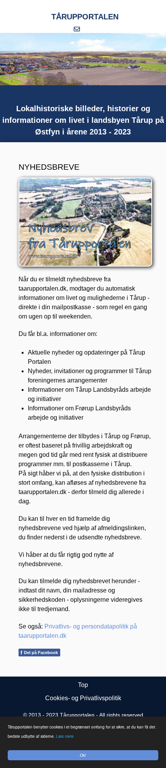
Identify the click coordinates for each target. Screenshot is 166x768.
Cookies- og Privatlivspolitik (83, 698)
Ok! (83, 755)
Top (83, 685)
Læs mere (65, 736)
